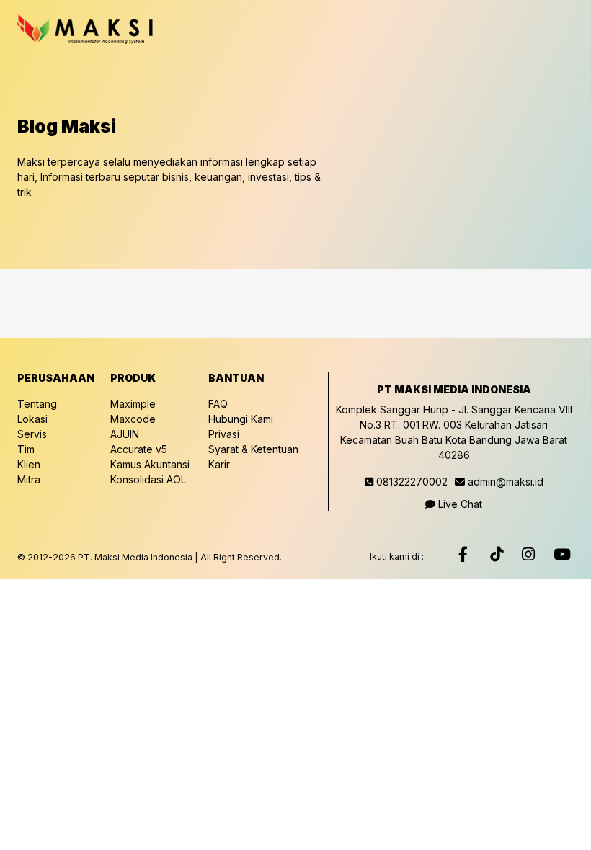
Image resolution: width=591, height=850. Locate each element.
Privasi (223, 434)
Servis (32, 434)
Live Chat (458, 504)
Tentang (37, 404)
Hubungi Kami (240, 419)
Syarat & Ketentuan (253, 449)
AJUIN (124, 434)
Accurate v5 (138, 449)
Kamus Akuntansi (150, 464)
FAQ (218, 404)
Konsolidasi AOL (148, 479)
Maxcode (133, 419)
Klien (28, 464)
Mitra (28, 479)
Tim (26, 449)
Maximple (133, 404)
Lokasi (32, 419)
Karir (219, 464)
